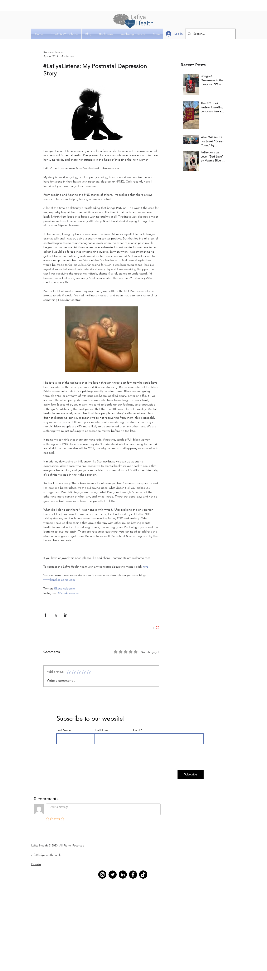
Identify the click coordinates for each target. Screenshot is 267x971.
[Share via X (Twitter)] (56, 615)
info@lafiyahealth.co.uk (46, 855)
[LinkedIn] (123, 874)
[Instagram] (102, 874)
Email (136, 730)
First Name (64, 730)
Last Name (101, 730)
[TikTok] (143, 874)
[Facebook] (133, 874)
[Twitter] (112, 874)
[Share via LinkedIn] (66, 615)
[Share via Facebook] (45, 615)
